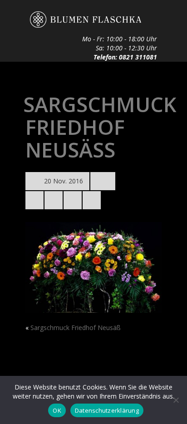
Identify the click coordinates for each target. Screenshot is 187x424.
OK (57, 410)
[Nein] (175, 399)
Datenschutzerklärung (107, 410)
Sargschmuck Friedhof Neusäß (75, 327)
